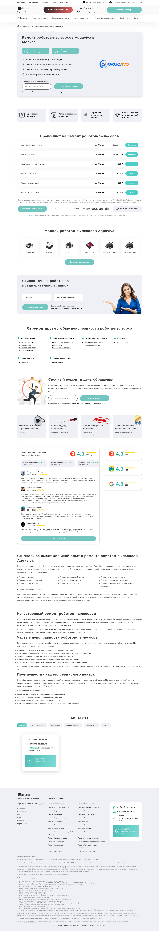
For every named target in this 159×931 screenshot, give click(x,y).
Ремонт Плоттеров (85, 828)
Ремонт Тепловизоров (86, 851)
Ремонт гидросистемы (30, 192)
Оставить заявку (95, 398)
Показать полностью (32, 209)
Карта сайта (22, 824)
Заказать (132, 145)
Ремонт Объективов (55, 821)
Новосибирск (92, 725)
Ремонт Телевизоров (56, 804)
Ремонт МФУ (83, 821)
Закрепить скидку (68, 86)
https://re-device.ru (30, 922)
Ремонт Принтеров (55, 814)
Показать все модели (79, 262)
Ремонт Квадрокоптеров (57, 838)
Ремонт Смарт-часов (86, 818)
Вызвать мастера (124, 10)
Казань (105, 725)
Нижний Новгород (73, 725)
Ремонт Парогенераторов (58, 818)
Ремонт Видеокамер (56, 828)
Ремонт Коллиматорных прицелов (91, 841)
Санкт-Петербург (38, 725)
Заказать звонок (35, 307)
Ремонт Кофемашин (86, 804)
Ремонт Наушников (55, 845)
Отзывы (45, 2)
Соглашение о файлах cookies (94, 925)
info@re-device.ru (38, 744)
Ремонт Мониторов (55, 825)
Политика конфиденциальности (65, 925)
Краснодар (55, 725)
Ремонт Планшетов (85, 825)
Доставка (21, 2)
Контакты (64, 2)
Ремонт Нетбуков (84, 811)
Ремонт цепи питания (30, 183)
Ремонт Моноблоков (56, 841)
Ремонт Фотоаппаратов (87, 814)
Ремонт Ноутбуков (55, 811)
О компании (33, 2)
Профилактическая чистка (32, 164)
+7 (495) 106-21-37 (86, 8)
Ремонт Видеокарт (55, 851)
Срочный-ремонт (56, 10)
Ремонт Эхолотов (85, 832)
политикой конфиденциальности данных (63, 92)
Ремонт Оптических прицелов (89, 838)
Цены (54, 2)
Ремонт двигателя (28, 173)
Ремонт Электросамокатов (88, 807)
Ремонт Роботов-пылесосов (59, 807)
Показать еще (58, 538)
